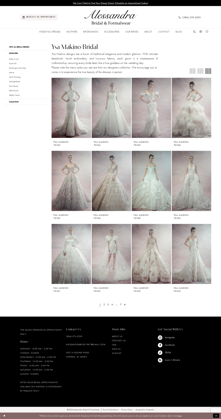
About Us (117, 336)
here (179, 415)
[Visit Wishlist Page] (207, 31)
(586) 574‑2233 (74, 336)
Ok (216, 415)
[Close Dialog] (4, 415)
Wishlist (117, 353)
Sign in (116, 349)
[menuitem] (39, 17)
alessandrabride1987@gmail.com (86, 344)
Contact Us (119, 340)
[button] (201, 31)
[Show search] (194, 31)
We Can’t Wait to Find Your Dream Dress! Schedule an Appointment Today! (110, 3)
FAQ (114, 344)
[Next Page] (125, 304)
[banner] (110, 17)
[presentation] (71, 108)
